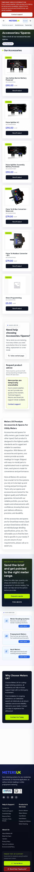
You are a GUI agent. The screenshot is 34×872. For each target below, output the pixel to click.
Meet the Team (6, 836)
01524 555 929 (17, 602)
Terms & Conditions (8, 844)
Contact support (17, 14)
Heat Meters (22, 818)
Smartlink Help (6, 813)
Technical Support (7, 811)
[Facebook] (3, 797)
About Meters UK (7, 833)
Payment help (28, 25)
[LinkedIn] (12, 797)
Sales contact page (17, 356)
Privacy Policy (6, 841)
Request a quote (17, 596)
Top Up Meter (18, 863)
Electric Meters (23, 810)
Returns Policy (6, 816)
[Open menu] (4, 21)
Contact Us (5, 808)
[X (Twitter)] (7, 797)
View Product (17, 90)
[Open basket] (30, 21)
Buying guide (7, 44)
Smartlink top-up (19, 25)
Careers (4, 839)
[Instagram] (16, 797)
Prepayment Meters (25, 821)
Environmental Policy (8, 847)
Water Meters (23, 813)
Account (25, 20)
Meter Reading (23, 824)
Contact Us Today (17, 717)
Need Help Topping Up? (18, 869)
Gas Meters (22, 816)
